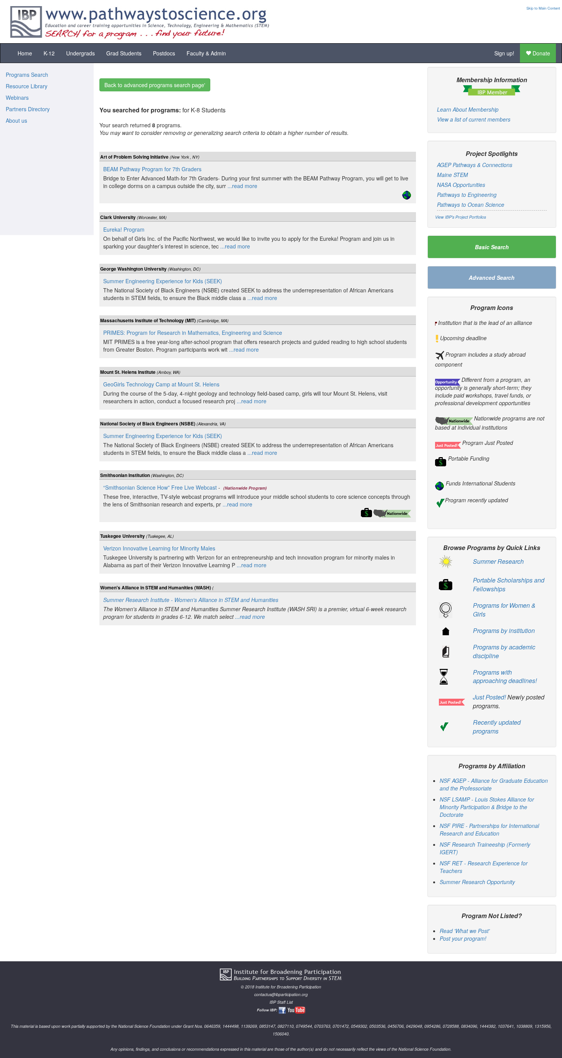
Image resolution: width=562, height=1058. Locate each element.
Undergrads (80, 53)
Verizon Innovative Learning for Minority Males (159, 548)
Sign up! (504, 53)
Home (25, 53)
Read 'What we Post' (465, 931)
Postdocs (164, 53)
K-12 (49, 53)
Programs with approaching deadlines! (505, 676)
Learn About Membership (468, 109)
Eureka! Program (124, 229)
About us (16, 120)
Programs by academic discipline (504, 651)
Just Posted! (489, 697)
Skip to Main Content (543, 8)
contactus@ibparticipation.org (281, 994)
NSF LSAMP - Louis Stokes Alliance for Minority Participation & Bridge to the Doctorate (487, 806)
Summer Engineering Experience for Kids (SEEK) (162, 281)
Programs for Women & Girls (504, 609)
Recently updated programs (497, 726)
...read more (241, 186)
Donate (540, 53)
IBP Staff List (281, 1002)
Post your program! (463, 938)
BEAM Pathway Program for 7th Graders (152, 169)
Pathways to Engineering (467, 194)
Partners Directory (28, 109)
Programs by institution (504, 630)
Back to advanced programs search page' (154, 85)
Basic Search (492, 247)
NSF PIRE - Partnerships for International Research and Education (489, 829)
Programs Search (27, 74)
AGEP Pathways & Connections (474, 165)
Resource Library (26, 86)
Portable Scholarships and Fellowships (508, 584)
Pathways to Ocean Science (470, 204)
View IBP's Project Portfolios (460, 217)
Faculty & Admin (206, 53)
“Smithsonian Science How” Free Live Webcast (160, 487)
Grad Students (123, 53)
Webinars (17, 97)
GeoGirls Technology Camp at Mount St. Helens (161, 384)
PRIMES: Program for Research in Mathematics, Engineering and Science (192, 332)
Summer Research (498, 561)
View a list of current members (473, 119)
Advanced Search (492, 277)
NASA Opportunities (461, 184)
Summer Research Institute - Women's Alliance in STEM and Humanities (190, 600)
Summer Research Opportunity (477, 882)
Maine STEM (452, 174)
